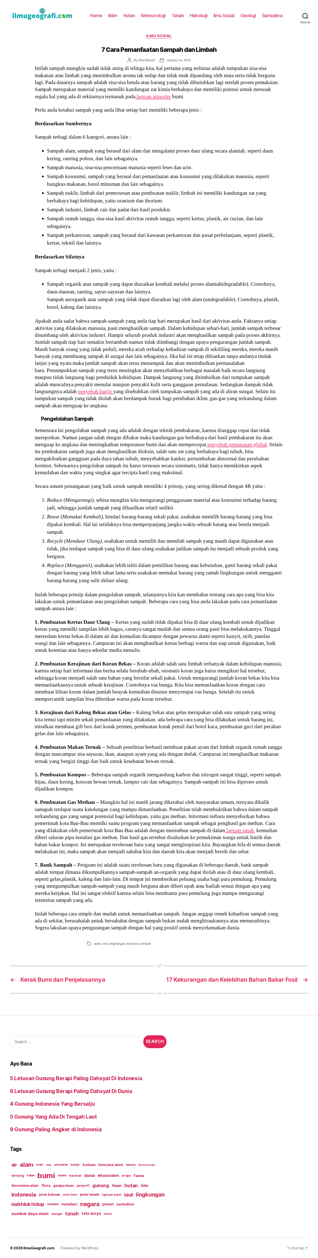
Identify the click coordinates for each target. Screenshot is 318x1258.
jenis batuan (49, 1194)
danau (62, 1175)
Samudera (272, 15)
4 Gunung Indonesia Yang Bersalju (52, 1104)
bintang (17, 1175)
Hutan (129, 15)
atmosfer (61, 1164)
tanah (72, 1214)
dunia (89, 1175)
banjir (75, 1164)
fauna (139, 1175)
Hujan (117, 1185)
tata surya (91, 1213)
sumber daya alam (29, 1213)
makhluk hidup (27, 1204)
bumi (46, 1175)
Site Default (146, 60)
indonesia (24, 1194)
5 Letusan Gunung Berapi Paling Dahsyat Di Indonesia (76, 1078)
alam (97, 943)
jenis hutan (70, 1194)
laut (128, 1195)
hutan (131, 1186)
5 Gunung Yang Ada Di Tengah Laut (53, 1117)
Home (96, 15)
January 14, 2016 (178, 60)
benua (131, 1164)
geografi (83, 1185)
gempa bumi (63, 1186)
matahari (69, 1204)
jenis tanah (89, 1194)
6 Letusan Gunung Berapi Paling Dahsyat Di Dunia (71, 1091)
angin (39, 1164)
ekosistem (108, 1175)
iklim (144, 1186)
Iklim (112, 15)
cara (105, 943)
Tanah (178, 15)
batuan (89, 1165)
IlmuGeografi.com (39, 1248)
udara (108, 1213)
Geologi (248, 15)
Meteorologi (153, 15)
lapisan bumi (111, 1194)
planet (107, 1204)
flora (45, 1185)
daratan (75, 1175)
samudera (125, 1204)
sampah (145, 943)
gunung (100, 1185)
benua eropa (146, 1164)
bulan (31, 1175)
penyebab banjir (95, 391)
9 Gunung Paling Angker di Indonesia (56, 1129)
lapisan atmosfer (153, 96)
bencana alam (110, 1165)
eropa (126, 1175)
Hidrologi (198, 15)
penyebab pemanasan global (236, 444)
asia (48, 1164)
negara (90, 1204)
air (14, 1165)
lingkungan (117, 943)
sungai (56, 1214)
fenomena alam (25, 1185)
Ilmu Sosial (224, 15)
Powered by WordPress (80, 1248)
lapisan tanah (239, 830)
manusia (132, 943)
